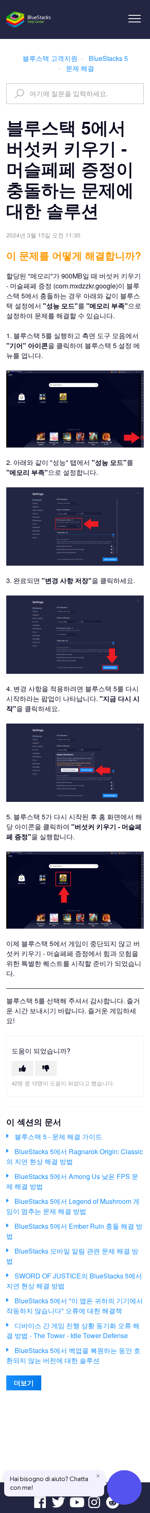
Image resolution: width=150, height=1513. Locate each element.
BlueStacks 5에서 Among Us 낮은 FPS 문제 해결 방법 (72, 1181)
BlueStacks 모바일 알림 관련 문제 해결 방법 (72, 1256)
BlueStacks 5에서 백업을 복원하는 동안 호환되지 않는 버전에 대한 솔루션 (73, 1355)
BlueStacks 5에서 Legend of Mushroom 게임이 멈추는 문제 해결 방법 (73, 1206)
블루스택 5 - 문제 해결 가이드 (58, 1136)
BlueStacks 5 (108, 58)
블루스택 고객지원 (50, 58)
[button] (134, 18)
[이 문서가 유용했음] (22, 1068)
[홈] (29, 19)
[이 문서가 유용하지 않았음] (46, 1068)
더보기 (24, 1382)
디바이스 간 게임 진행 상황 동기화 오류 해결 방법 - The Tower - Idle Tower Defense (73, 1330)
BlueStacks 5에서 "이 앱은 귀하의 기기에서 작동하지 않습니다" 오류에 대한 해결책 (74, 1305)
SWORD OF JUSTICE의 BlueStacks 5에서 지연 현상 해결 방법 (74, 1280)
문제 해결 (80, 68)
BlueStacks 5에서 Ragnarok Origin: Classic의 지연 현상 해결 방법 (74, 1156)
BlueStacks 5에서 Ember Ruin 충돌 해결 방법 (74, 1231)
